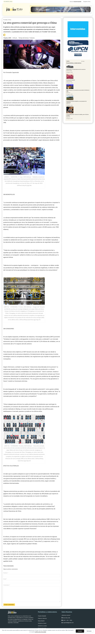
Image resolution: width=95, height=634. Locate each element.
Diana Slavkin (41, 621)
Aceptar (80, 631)
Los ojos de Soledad (70, 80)
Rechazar (89, 631)
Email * (5, 579)
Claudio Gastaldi (42, 616)
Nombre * (5, 573)
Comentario (6, 585)
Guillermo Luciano (42, 625)
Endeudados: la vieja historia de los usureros (75, 69)
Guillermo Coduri (42, 623)
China (9, 19)
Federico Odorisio (42, 618)
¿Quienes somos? (66, 615)
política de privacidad (40, 632)
